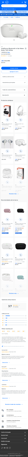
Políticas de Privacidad (4, 455)
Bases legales (18, 455)
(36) (11, 261)
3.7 (9, 55)
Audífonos (17, 17)
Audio (12, 17)
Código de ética (12, 455)
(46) (11, 55)
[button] (14, 9)
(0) (10, 126)
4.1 (9, 261)
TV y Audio (5, 17)
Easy (9, 52)
